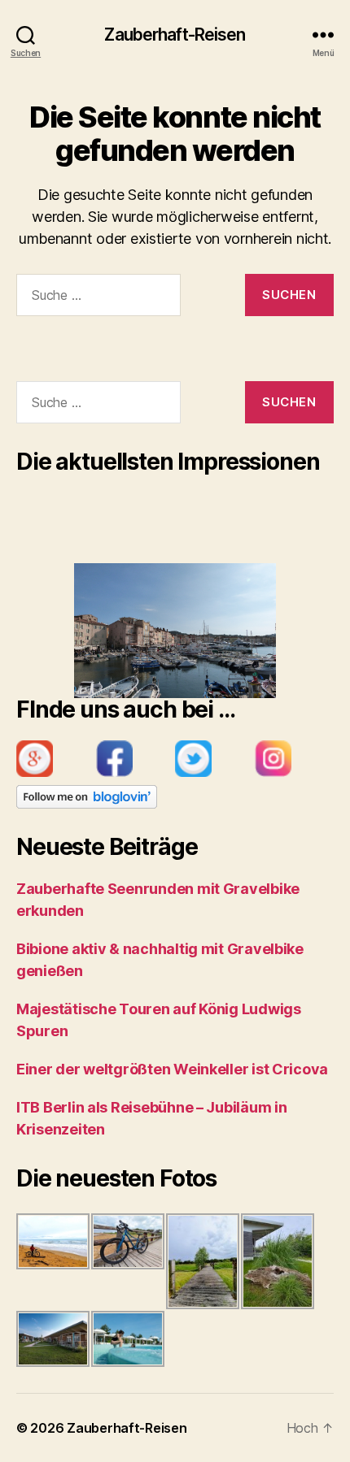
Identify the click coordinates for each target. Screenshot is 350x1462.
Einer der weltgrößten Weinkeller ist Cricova (172, 1069)
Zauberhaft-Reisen (174, 34)
